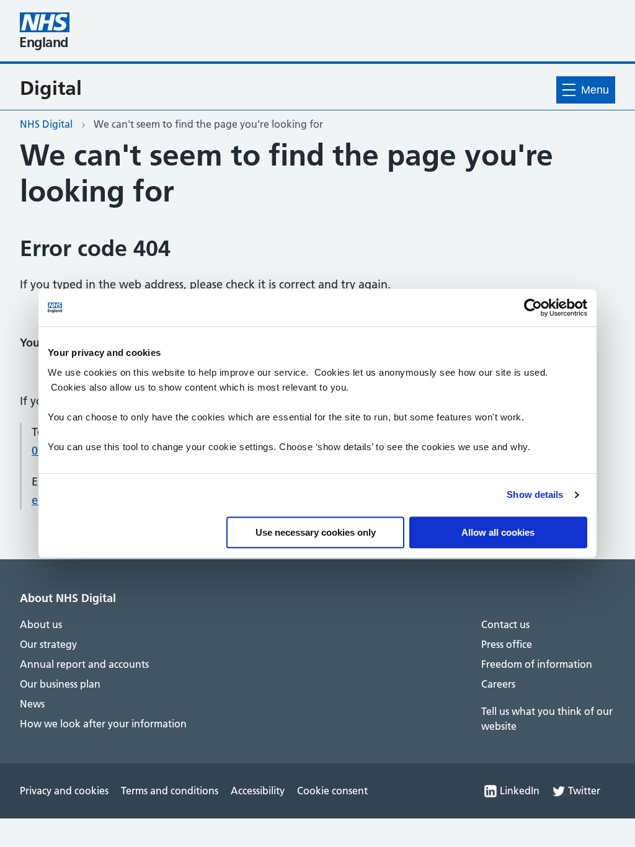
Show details (535, 494)
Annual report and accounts (84, 664)
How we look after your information (103, 723)
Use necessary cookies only (315, 532)
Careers (498, 684)
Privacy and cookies (64, 790)
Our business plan (60, 684)
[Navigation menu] (585, 90)
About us (41, 624)
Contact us (505, 624)
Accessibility (258, 790)
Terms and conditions (169, 790)
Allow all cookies (498, 532)
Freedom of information (536, 664)
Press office (506, 644)
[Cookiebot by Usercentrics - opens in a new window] (533, 307)
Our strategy (48, 644)
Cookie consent (332, 790)
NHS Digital (46, 124)
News (32, 704)
